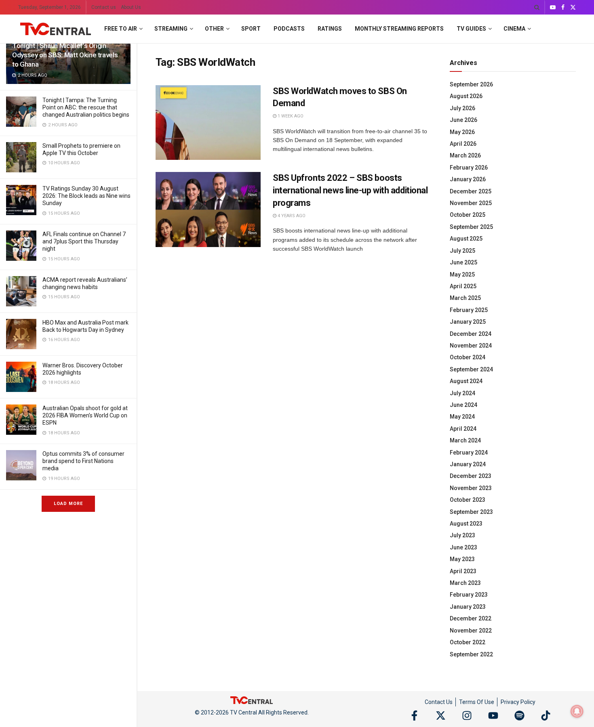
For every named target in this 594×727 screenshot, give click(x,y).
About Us (131, 7)
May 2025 (462, 274)
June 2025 (463, 262)
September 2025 (471, 227)
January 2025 (468, 321)
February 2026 (469, 167)
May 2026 (462, 132)
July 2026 (462, 108)
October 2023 (467, 500)
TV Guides (471, 28)
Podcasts (289, 28)
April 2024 (463, 428)
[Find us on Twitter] (573, 7)
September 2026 (471, 84)
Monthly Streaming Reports (399, 28)
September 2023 (471, 512)
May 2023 (462, 559)
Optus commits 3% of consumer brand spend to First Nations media (83, 460)
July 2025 (462, 250)
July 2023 (462, 535)
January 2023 (468, 606)
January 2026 (468, 179)
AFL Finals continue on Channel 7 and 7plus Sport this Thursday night (84, 241)
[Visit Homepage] (55, 29)
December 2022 (470, 618)
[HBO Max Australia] (21, 334)
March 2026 (465, 155)
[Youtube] (493, 715)
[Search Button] (536, 7)
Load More (68, 503)
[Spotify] (519, 715)
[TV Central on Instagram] (467, 715)
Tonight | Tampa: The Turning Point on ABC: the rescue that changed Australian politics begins (85, 107)
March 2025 (465, 298)
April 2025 (463, 286)
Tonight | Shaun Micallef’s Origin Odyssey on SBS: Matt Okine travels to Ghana (65, 55)
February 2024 (469, 452)
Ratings (330, 28)
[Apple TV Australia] (21, 157)
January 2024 (468, 464)
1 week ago (289, 116)
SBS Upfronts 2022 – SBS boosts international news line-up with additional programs (350, 190)
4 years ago (290, 215)
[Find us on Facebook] (563, 7)
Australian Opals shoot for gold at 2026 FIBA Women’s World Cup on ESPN (85, 415)
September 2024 (471, 369)
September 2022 (471, 654)
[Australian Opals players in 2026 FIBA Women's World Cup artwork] (21, 419)
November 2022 (471, 630)
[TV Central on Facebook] (414, 715)
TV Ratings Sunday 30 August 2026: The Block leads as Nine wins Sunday (86, 195)
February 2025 (469, 310)
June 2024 (463, 405)
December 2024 (470, 334)
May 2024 (462, 416)
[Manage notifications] (577, 711)
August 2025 (466, 238)
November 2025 (471, 203)
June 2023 (463, 547)
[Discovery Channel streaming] (21, 377)
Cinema (514, 28)
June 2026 (463, 120)
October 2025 (467, 215)
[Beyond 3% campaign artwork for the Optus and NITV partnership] (21, 465)
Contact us (103, 7)
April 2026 (463, 143)
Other (214, 28)
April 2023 (463, 571)
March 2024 (465, 440)
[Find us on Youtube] (553, 7)
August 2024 (466, 381)
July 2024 (462, 393)
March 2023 (465, 583)
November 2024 (471, 345)
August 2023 (466, 523)
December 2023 (470, 476)
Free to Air (120, 28)
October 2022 (467, 642)
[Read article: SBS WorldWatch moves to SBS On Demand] (208, 122)
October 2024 (467, 357)
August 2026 (466, 96)
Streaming (170, 28)
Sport (251, 28)
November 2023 (471, 488)
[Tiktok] (546, 715)
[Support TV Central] (251, 699)
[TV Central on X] (441, 715)
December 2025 (470, 191)
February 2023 (469, 594)
